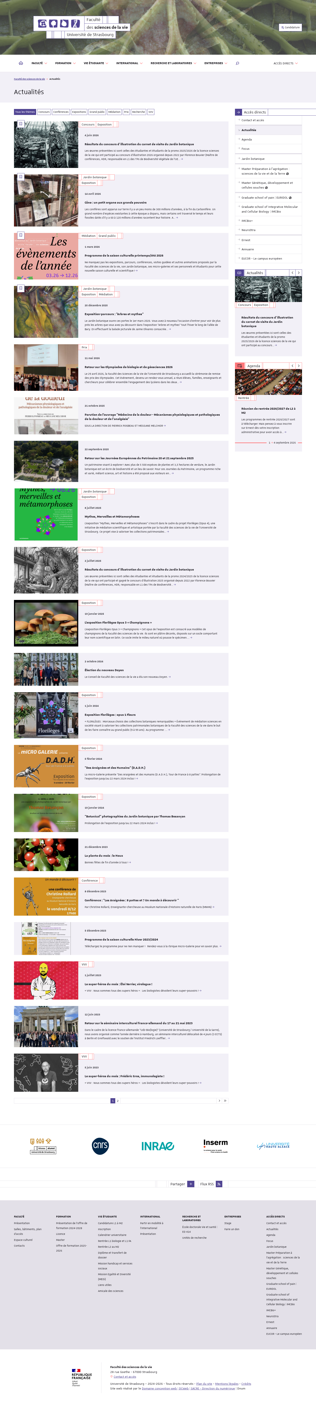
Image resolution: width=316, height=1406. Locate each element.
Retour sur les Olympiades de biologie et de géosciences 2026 (129, 367)
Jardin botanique (276, 1247)
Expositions (79, 112)
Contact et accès (276, 1223)
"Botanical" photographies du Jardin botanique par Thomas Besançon (135, 817)
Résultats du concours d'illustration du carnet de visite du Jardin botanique (139, 144)
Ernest (270, 1322)
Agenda (270, 1235)
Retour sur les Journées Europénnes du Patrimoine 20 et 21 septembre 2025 (139, 458)
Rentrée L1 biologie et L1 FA (114, 1241)
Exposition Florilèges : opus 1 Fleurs (110, 715)
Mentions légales (226, 1384)
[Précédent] (292, 272)
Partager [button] (177, 1184)
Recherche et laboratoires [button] (171, 63)
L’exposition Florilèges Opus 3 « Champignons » (118, 623)
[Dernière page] (225, 1101)
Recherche (138, 112)
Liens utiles (105, 1285)
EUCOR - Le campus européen (284, 1334)
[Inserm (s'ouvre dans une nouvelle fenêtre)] (215, 1146)
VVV (151, 112)
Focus (269, 1241)
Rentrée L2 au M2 (108, 1247)
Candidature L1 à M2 (110, 1223)
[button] (238, 63)
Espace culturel (23, 1240)
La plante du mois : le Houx (104, 856)
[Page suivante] (219, 1101)
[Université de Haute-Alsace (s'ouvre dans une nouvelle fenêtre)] (273, 1146)
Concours (44, 112)
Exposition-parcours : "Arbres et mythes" (114, 314)
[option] (268, 316)
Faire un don (231, 1229)
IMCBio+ (271, 1310)
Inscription (104, 1229)
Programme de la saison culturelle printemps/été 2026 (124, 256)
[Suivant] (298, 272)
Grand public (97, 112)
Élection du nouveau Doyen (104, 670)
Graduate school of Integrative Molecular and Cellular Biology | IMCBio (281, 1299)
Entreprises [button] (213, 63)
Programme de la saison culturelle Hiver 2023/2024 (121, 940)
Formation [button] (63, 63)
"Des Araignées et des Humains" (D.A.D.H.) (115, 768)
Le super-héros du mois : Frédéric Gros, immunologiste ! (124, 1076)
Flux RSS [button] (207, 1184)
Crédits (246, 1384)
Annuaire (271, 1328)
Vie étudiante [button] (94, 63)
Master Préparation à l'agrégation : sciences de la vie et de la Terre (283, 1257)
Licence (60, 1234)
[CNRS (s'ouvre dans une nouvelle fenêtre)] (100, 1146)
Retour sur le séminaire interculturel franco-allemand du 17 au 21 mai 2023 (139, 1023)
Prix (126, 112)
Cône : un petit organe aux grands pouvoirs (116, 203)
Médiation (114, 112)
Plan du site (204, 1384)
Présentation (22, 1223)
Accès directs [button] (283, 63)
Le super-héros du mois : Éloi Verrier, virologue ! (118, 984)
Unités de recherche (194, 1238)
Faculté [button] (37, 63)
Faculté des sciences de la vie (29, 79)
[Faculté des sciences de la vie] (58, 23)
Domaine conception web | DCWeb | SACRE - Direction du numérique (188, 1388)
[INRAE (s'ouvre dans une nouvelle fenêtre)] (158, 1146)
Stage (227, 1223)
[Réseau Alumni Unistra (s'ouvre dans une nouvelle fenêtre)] (42, 1146)
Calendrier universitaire (112, 1235)
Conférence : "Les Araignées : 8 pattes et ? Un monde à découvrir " (132, 900)
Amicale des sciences (110, 1291)
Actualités (272, 1229)
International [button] (127, 63)
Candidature (292, 27)
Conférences (61, 112)
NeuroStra (272, 1316)
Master (60, 1240)
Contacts (19, 1245)
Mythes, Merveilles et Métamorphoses (112, 517)
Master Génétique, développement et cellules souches (282, 1273)
